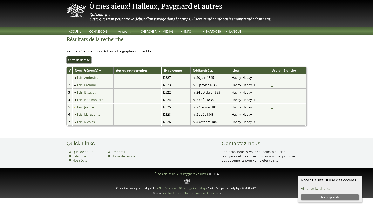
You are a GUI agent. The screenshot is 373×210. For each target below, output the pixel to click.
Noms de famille (123, 156)
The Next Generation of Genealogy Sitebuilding (179, 188)
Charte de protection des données (202, 193)
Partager (213, 31)
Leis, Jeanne (85, 107)
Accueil (75, 31)
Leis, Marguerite (88, 114)
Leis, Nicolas (86, 122)
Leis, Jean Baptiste (90, 100)
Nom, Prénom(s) (87, 70)
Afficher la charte (316, 188)
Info (187, 31)
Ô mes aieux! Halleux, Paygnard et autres (155, 6)
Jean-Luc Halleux (171, 193)
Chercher (149, 31)
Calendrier (80, 156)
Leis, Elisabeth (87, 92)
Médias (168, 31)
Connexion (98, 31)
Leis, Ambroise (87, 77)
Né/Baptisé (201, 70)
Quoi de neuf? (82, 152)
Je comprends (330, 197)
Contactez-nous (241, 143)
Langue (235, 31)
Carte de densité (79, 60)
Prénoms (118, 152)
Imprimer (124, 32)
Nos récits (79, 160)
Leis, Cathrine (87, 85)
